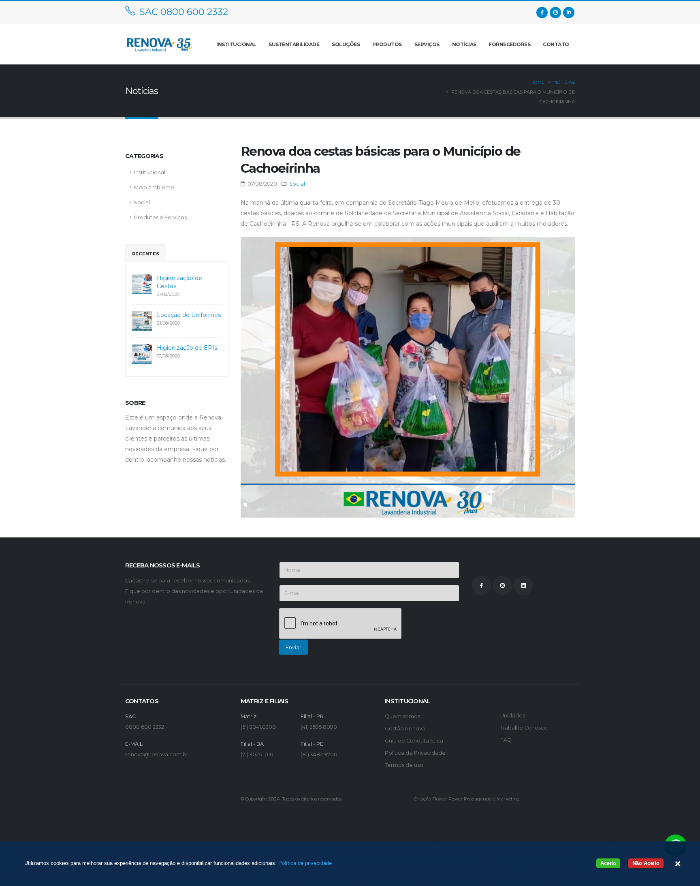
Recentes (145, 254)
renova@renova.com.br (156, 754)
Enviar (293, 647)
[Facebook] (542, 12)
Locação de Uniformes (189, 315)
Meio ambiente (154, 187)
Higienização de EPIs (187, 347)
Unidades (512, 716)
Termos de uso (404, 765)
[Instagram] (555, 12)
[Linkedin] (568, 12)
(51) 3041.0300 (258, 727)
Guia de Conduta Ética (414, 741)
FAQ (506, 740)
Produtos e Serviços (160, 217)
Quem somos (402, 716)
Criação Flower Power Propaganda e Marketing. (467, 799)
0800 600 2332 (144, 727)
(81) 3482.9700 (319, 754)
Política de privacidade (305, 863)
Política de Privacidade (415, 753)
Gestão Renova (405, 728)
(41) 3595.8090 (319, 727)
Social (142, 202)
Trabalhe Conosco (524, 728)
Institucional (149, 172)
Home (537, 82)
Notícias (464, 44)
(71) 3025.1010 (257, 754)
